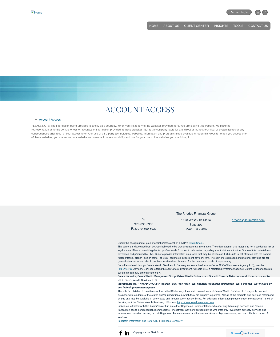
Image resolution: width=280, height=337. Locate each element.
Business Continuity (172, 321)
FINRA (121, 269)
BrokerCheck (196, 243)
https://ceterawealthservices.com (195, 302)
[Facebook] (264, 12)
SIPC (129, 269)
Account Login (239, 12)
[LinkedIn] (257, 12)
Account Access (50, 119)
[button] (171, 26)
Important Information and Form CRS (138, 321)
